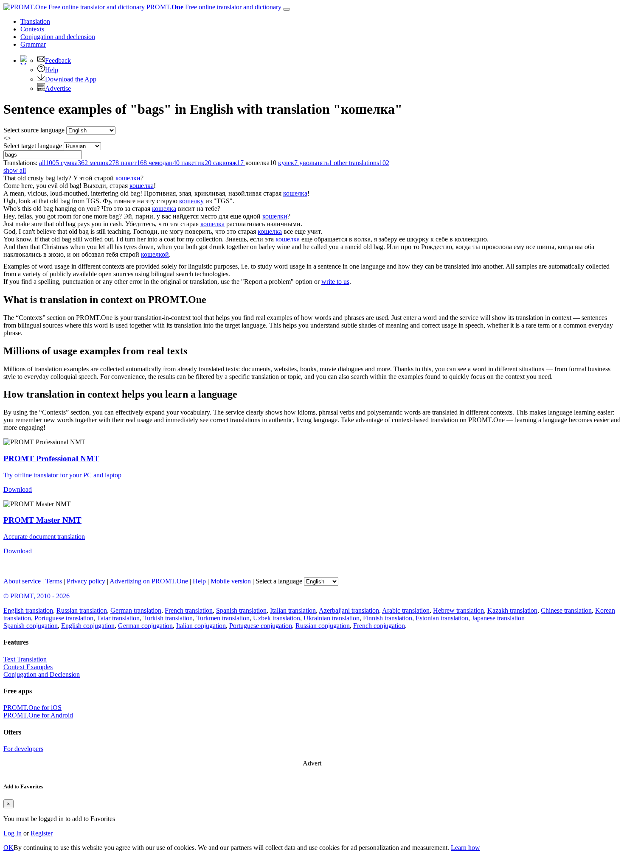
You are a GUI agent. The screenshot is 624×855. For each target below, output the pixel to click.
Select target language (32, 145)
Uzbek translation (276, 618)
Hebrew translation (458, 610)
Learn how (465, 847)
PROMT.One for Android (38, 715)
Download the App (70, 79)
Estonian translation (442, 618)
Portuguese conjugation (260, 625)
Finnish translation (387, 618)
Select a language (279, 581)
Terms (53, 581)
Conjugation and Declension (41, 674)
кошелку (191, 201)
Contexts (32, 29)
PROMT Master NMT (42, 520)
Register (42, 833)
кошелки (128, 178)
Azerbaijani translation (349, 610)
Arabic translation (406, 610)
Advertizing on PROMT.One (149, 581)
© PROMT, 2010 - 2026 (36, 596)
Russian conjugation (322, 625)
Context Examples (28, 666)
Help (51, 69)
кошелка (141, 185)
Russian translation (81, 610)
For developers (23, 748)
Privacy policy (86, 581)
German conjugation (145, 625)
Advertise (58, 88)
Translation (35, 21)
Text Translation (25, 659)
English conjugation (88, 625)
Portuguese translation (63, 618)
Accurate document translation (44, 536)
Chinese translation (566, 610)
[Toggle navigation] (286, 9)
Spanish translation (241, 610)
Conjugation (57, 36)
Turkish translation (168, 618)
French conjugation (379, 625)
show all (14, 170)
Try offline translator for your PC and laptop (62, 475)
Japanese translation (498, 618)
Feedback (58, 60)
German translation (135, 610)
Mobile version (231, 581)
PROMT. (213, 7)
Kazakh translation (512, 610)
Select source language (34, 130)
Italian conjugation (201, 625)
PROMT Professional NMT (51, 458)
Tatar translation (118, 618)
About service (22, 581)
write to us (335, 281)
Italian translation (293, 610)
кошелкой (155, 254)
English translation (28, 610)
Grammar (33, 44)
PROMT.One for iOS (32, 707)
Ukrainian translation (332, 618)
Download (17, 489)
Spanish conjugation (30, 625)
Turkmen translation (223, 618)
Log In (12, 833)
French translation (189, 610)
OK (8, 847)
